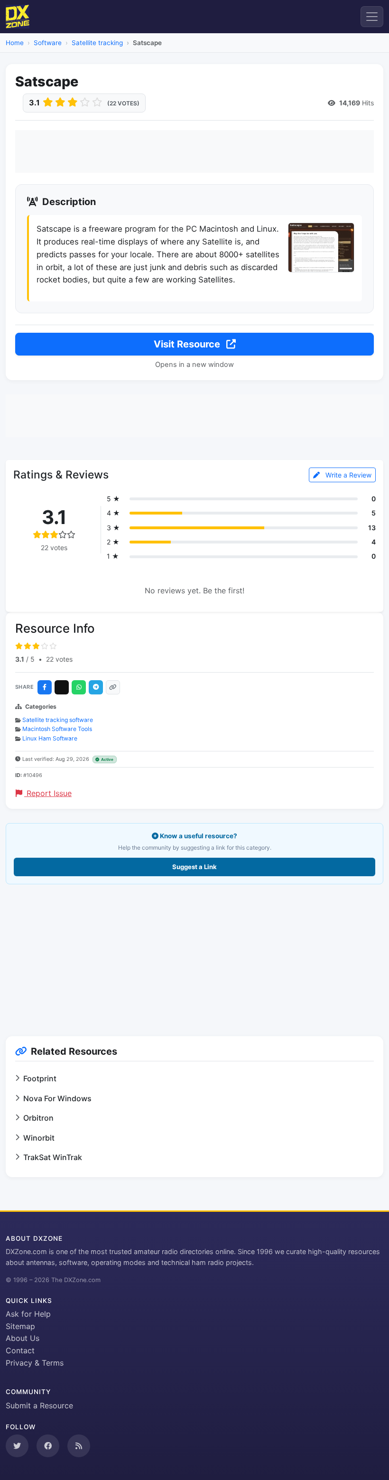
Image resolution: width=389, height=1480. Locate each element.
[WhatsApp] (79, 687)
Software (48, 43)
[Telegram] (96, 687)
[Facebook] (44, 687)
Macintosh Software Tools (57, 728)
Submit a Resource (39, 1405)
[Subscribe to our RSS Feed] (78, 1445)
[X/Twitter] (62, 687)
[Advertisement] (194, 151)
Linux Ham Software (49, 738)
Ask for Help (28, 1314)
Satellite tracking (97, 43)
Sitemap (20, 1326)
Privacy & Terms (35, 1363)
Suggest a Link (194, 867)
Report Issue (48, 793)
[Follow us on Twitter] (17, 1445)
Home (15, 43)
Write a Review (347, 475)
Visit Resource (188, 344)
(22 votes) (123, 103)
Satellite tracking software (57, 719)
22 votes (59, 659)
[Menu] (372, 16)
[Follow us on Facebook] (48, 1445)
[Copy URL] (113, 687)
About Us (22, 1338)
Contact (20, 1350)
